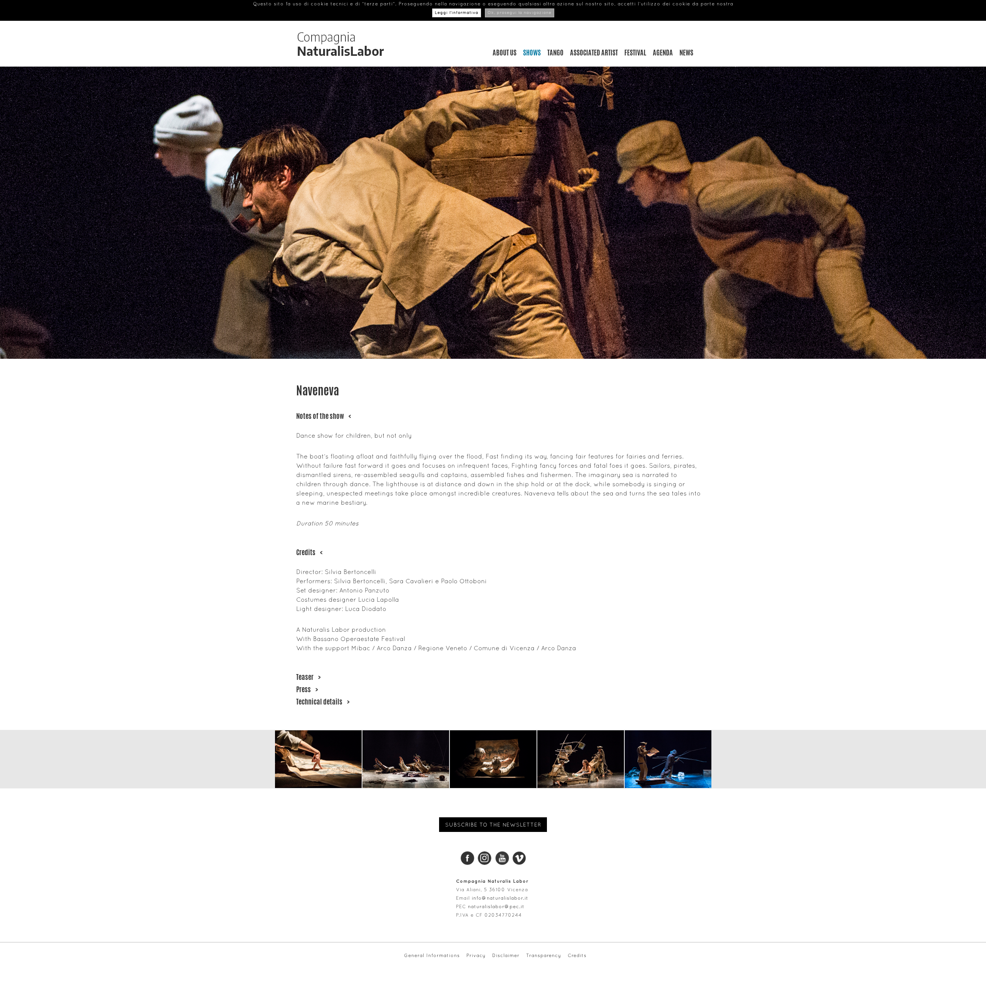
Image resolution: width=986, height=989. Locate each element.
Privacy (476, 955)
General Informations (432, 955)
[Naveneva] (318, 759)
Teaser (308, 677)
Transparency (543, 955)
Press (307, 689)
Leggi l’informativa (456, 13)
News (686, 52)
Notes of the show (323, 416)
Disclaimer (506, 955)
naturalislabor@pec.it (496, 906)
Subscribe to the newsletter (493, 825)
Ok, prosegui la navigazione (520, 13)
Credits (309, 552)
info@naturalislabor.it (500, 898)
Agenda (663, 52)
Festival (635, 52)
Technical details (322, 701)
